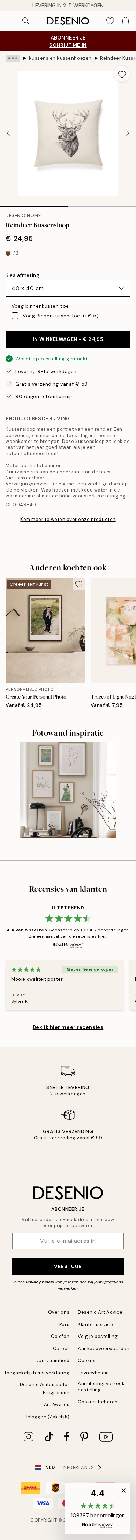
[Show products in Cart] (125, 21)
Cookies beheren (98, 1402)
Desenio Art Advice (100, 1312)
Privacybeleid (93, 1373)
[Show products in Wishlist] (110, 21)
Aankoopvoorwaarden (103, 1349)
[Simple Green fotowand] (68, 790)
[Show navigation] (10, 21)
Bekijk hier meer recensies (68, 1027)
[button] (97, 1508)
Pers (64, 1324)
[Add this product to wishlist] (122, 73)
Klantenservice (95, 1324)
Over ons (58, 1312)
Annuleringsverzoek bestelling (101, 1386)
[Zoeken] (25, 21)
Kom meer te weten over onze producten (67, 519)
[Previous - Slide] (8, 133)
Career (61, 1349)
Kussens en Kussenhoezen (60, 58)
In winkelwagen (68, 339)
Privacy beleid (40, 1282)
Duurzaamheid (52, 1360)
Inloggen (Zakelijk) (47, 1417)
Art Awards (56, 1405)
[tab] (34, 204)
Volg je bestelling (98, 1336)
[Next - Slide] (127, 133)
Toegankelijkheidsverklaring (36, 1373)
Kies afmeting (22, 275)
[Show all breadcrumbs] (13, 58)
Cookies (87, 1360)
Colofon (60, 1336)
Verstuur (68, 1266)
